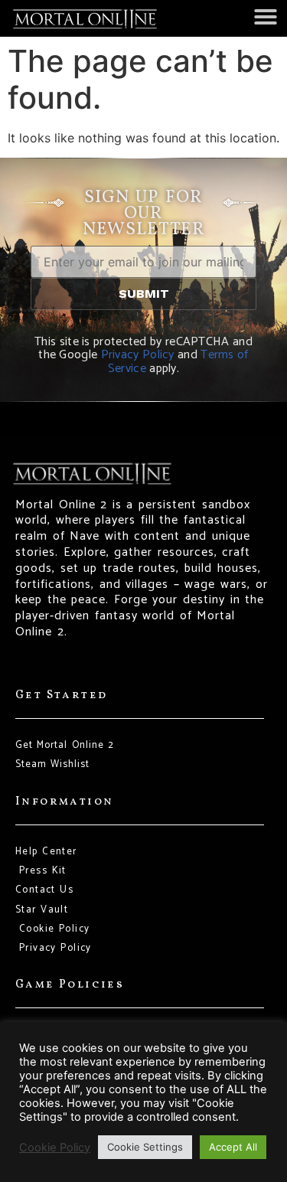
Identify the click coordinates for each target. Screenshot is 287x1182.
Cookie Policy (54, 1147)
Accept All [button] (233, 1147)
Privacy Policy (137, 354)
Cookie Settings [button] (145, 1147)
